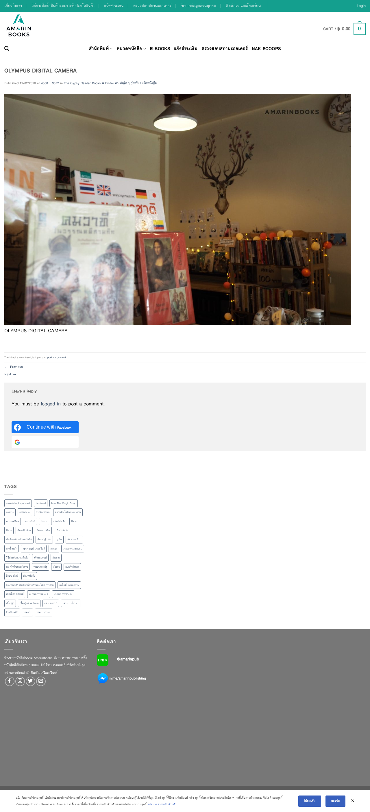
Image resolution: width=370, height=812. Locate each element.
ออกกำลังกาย (72, 567)
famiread (41, 503)
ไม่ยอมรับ (309, 800)
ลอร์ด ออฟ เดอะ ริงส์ (34, 548)
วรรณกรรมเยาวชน (72, 548)
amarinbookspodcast (18, 503)
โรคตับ (27, 612)
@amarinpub (128, 658)
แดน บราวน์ (50, 603)
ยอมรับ (335, 800)
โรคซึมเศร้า (12, 612)
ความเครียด (12, 521)
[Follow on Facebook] (9, 681)
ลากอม (54, 548)
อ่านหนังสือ (29, 576)
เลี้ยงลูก (10, 603)
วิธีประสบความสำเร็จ (17, 557)
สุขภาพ (56, 557)
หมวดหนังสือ (129, 48)
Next (10, 374)
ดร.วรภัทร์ (30, 521)
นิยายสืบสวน (24, 530)
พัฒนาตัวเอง (44, 539)
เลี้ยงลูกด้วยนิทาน (29, 603)
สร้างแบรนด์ (40, 557)
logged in (51, 404)
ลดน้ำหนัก (11, 548)
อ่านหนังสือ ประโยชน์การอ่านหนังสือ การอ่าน (30, 585)
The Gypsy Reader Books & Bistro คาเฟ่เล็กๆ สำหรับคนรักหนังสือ (110, 83)
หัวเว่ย (56, 567)
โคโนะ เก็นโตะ (71, 603)
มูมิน (59, 539)
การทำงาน (24, 512)
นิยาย (9, 530)
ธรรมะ (44, 521)
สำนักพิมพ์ (99, 48)
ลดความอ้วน (74, 539)
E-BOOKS (160, 48)
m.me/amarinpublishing (127, 678)
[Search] (6, 48)
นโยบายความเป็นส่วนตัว (162, 804)
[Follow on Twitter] (30, 681)
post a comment (56, 357)
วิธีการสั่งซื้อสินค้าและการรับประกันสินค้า (63, 5)
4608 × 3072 (50, 83)
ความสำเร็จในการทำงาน (68, 512)
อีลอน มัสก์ (12, 576)
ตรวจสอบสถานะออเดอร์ (152, 5)
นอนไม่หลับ (59, 521)
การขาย (10, 512)
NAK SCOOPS (266, 48)
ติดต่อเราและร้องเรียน (243, 5)
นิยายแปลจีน (43, 530)
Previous (13, 367)
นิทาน (74, 521)
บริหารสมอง (62, 530)
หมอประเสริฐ (40, 567)
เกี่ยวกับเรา (13, 5)
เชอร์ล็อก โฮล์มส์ (14, 594)
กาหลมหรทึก (42, 512)
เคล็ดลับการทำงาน (69, 585)
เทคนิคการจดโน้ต (38, 594)
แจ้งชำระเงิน (113, 5)
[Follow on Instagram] (20, 681)
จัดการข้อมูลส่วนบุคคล (198, 5)
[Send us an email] (41, 681)
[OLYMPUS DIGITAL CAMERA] (177, 209)
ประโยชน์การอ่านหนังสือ (19, 539)
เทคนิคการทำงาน (63, 594)
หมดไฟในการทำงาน (17, 567)
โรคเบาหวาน (44, 612)
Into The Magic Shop (63, 503)
